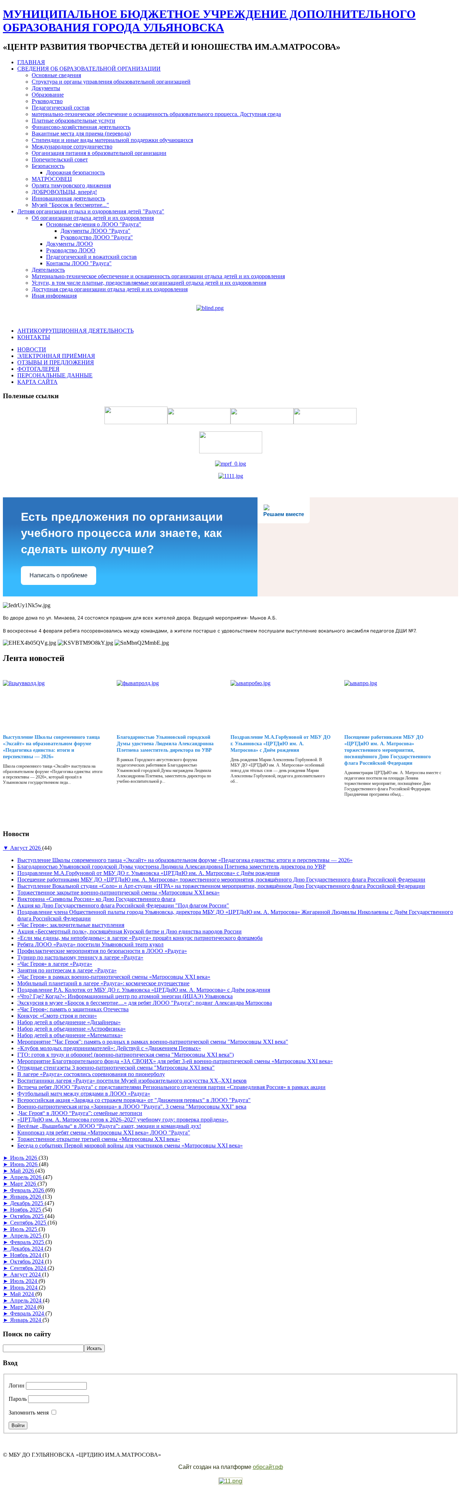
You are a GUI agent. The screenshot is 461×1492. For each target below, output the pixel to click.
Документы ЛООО (69, 244)
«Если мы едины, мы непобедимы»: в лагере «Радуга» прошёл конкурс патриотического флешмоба (140, 938)
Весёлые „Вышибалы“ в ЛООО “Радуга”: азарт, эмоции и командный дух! (109, 1126)
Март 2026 (23, 1184)
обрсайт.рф (268, 1467)
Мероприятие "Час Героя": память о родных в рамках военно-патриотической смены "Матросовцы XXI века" (152, 1042)
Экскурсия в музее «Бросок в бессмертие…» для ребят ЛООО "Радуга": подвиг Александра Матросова (144, 1003)
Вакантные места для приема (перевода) (81, 133)
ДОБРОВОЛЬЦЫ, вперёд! (64, 192)
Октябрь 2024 (27, 1261)
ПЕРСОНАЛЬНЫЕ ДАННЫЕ (55, 375)
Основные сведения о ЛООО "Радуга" (93, 224)
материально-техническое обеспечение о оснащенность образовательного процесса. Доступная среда (156, 114)
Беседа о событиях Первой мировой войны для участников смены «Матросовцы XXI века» (130, 1145)
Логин (16, 1385)
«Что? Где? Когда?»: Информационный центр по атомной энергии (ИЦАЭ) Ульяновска (125, 996)
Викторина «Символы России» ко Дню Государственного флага (96, 899)
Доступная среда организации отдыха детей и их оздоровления (110, 289)
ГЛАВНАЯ (31, 62)
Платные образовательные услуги (73, 120)
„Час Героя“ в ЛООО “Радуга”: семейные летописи (79, 1113)
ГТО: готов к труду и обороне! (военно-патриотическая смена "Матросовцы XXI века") (125, 1055)
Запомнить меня (29, 1412)
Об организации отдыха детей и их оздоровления (93, 218)
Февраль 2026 (27, 1190)
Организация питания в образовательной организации (99, 153)
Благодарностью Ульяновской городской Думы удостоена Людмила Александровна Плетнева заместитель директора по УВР (165, 743)
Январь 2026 (26, 1197)
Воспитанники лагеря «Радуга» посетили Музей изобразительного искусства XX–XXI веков (132, 1081)
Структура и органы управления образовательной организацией (111, 82)
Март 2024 (23, 1307)
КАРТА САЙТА (37, 382)
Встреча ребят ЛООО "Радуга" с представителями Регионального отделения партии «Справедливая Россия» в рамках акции (171, 1087)
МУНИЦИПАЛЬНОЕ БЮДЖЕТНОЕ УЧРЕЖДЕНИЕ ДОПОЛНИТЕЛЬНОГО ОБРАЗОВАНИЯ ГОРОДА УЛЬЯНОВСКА (209, 21)
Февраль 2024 (27, 1313)
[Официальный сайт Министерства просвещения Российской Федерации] (230, 464)
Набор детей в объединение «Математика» (70, 1035)
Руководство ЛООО (70, 250)
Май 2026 (22, 1171)
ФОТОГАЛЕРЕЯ (38, 369)
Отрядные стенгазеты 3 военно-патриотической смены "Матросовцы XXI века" (116, 1068)
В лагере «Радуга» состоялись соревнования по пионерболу (91, 1074)
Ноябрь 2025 (26, 1210)
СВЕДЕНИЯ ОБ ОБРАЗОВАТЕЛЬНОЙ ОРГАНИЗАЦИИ (89, 69)
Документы (46, 88)
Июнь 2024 (24, 1287)
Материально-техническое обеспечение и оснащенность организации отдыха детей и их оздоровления (158, 276)
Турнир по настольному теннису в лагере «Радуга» (80, 957)
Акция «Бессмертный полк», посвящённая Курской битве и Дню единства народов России (129, 931)
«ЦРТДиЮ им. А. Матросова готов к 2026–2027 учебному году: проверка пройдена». (122, 1119)
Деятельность (48, 270)
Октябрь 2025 (27, 1216)
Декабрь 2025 (27, 1203)
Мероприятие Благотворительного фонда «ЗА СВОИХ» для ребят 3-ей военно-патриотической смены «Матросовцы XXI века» (175, 1061)
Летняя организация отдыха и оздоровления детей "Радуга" (90, 211)
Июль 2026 (24, 1158)
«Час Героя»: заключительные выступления (70, 925)
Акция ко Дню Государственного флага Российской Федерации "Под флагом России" (123, 905)
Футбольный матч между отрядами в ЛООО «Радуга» (83, 1094)
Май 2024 (22, 1294)
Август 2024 (26, 1274)
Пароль (18, 1399)
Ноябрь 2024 (26, 1255)
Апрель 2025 (26, 1236)
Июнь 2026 (24, 1164)
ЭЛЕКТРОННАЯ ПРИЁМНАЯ (56, 356)
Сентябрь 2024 (29, 1268)
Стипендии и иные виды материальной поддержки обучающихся (112, 140)
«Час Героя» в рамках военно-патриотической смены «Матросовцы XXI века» (113, 977)
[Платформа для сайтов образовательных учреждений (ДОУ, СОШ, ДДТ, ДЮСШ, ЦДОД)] (230, 1481)
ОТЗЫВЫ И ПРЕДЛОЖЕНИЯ (55, 362)
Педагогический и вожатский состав (91, 257)
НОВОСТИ (31, 349)
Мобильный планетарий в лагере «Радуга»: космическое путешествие (103, 983)
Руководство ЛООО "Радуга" (97, 237)
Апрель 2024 (26, 1300)
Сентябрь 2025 (29, 1223)
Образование (48, 95)
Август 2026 (26, 848)
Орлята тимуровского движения (71, 185)
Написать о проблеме (59, 575)
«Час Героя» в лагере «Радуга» (54, 964)
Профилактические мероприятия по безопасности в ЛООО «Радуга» (102, 951)
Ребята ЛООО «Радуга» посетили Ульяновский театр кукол (90, 944)
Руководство (47, 101)
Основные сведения (56, 75)
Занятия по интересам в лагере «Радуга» (67, 970)
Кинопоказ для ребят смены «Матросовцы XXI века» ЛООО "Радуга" (103, 1132)
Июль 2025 (24, 1229)
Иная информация (54, 296)
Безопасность (48, 166)
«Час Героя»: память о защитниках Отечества (73, 1009)
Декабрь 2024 (27, 1248)
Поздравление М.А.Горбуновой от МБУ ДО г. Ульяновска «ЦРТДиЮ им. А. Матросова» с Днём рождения (280, 743)
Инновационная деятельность (68, 198)
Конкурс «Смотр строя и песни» (57, 1016)
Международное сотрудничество (72, 146)
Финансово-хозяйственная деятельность (81, 127)
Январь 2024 (26, 1320)
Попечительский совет (60, 159)
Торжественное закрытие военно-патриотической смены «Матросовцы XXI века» (118, 892)
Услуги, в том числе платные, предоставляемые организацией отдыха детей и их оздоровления (149, 283)
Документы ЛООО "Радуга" (95, 231)
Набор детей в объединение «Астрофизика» (71, 1029)
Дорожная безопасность (75, 172)
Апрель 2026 (26, 1177)
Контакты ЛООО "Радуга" (79, 263)
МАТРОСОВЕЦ (52, 179)
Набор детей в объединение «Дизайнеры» (69, 1022)
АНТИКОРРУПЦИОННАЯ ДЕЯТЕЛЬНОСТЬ (75, 331)
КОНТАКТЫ (33, 337)
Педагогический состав (61, 108)
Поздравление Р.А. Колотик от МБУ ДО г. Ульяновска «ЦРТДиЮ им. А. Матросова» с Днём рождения (143, 990)
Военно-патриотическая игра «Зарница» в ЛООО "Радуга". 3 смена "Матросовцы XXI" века (131, 1107)
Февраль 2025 (27, 1242)
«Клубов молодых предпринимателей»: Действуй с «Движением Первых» (109, 1048)
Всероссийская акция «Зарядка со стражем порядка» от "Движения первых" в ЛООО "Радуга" (134, 1100)
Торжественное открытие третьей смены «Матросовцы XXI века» (98, 1139)
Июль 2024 (24, 1281)
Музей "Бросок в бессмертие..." (70, 205)
